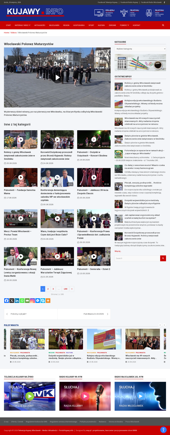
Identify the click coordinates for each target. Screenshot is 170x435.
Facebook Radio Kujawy (129, 2)
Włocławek (54, 25)
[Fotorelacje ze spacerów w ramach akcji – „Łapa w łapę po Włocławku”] (119, 154)
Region (66, 25)
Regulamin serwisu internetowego (63, 421)
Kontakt (136, 25)
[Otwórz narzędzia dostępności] (163, 430)
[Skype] (43, 300)
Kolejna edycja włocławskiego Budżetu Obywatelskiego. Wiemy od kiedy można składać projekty (143, 104)
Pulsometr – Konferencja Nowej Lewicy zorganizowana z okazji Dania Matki (20, 272)
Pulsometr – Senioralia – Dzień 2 (93, 269)
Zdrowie (112, 25)
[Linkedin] (17, 300)
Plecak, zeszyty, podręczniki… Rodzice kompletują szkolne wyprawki (24, 358)
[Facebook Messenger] (37, 300)
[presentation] (160, 325)
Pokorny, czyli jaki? (18, 314)
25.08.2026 (16, 362)
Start (8, 25)
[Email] (27, 300)
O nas (6, 421)
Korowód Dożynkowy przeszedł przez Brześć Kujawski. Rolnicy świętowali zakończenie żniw (56, 155)
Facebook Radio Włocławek (151, 2)
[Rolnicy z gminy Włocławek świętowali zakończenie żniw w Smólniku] (119, 87)
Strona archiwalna (116, 421)
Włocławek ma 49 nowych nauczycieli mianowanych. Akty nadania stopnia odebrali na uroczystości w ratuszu (142, 121)
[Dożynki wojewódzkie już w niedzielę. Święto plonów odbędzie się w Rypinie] (119, 204)
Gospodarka (79, 25)
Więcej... (118, 251)
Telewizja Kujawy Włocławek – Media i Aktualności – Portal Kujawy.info (45, 430)
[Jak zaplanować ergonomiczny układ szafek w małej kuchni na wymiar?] (119, 219)
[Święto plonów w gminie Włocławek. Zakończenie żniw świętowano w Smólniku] (119, 139)
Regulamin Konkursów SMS (36, 421)
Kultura (101, 25)
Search (163, 258)
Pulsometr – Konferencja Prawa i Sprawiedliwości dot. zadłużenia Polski (93, 234)
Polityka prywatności (88, 421)
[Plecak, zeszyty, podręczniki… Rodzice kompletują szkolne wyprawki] (119, 186)
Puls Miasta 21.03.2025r (94, 314)
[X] (11, 300)
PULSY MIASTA (11, 325)
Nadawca (102, 421)
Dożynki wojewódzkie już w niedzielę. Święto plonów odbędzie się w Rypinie (65, 358)
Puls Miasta (25, 353)
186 (65, 289)
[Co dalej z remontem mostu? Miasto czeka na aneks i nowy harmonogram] (119, 169)
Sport (91, 25)
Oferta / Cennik (17, 421)
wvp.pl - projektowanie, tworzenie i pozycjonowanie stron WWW (111, 430)
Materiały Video (21, 25)
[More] (48, 300)
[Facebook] (164, 2)
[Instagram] (32, 300)
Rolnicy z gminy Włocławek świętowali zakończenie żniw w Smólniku (19, 155)
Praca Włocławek (132, 421)
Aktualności (39, 25)
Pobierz (123, 25)
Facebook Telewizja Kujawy (108, 2)
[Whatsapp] (22, 300)
